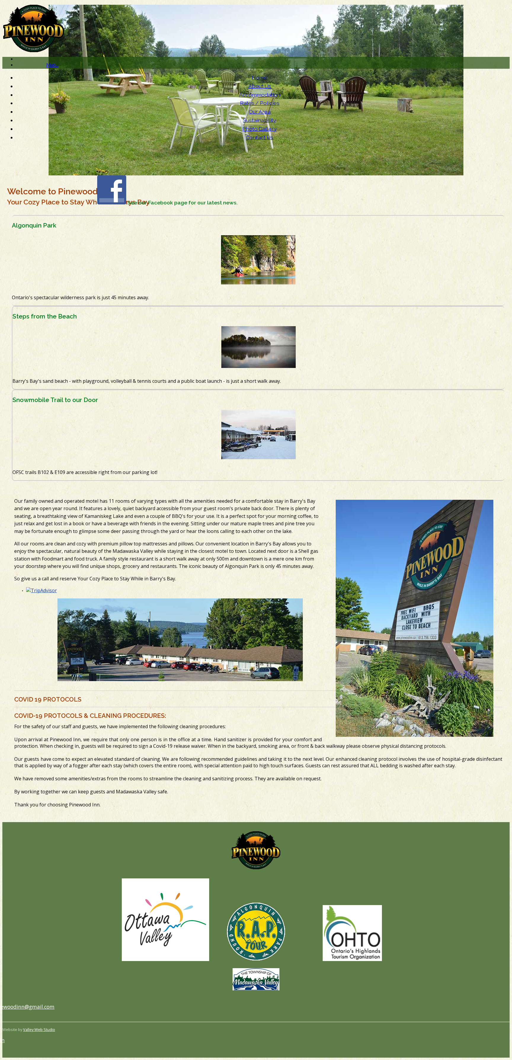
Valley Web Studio (39, 1029)
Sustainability (259, 120)
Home (259, 77)
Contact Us (259, 137)
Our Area (260, 111)
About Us (259, 86)
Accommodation (259, 95)
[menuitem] (259, 77)
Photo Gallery (259, 129)
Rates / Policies (259, 103)
